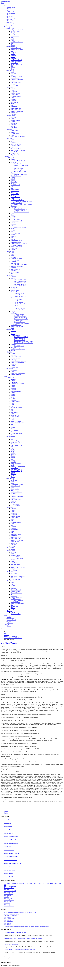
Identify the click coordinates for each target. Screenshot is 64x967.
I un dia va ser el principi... (11, 944)
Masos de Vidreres (8, 873)
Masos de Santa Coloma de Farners (12, 863)
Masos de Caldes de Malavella (11, 836)
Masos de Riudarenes (9, 850)
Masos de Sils (7, 866)
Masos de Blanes (8, 829)
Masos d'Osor (7, 846)
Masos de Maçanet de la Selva (11, 843)
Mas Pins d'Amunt (9, 643)
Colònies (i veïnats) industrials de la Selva (15, 932)
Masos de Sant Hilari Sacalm (11, 856)
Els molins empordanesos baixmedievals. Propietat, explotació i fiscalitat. (23, 938)
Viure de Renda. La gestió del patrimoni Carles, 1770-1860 (19, 949)
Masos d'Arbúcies (8, 826)
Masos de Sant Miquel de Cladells (13, 638)
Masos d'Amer (7, 819)
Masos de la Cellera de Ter (10, 839)
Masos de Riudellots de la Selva (11, 853)
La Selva (6, 635)
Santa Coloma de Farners (10, 636)
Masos (5, 633)
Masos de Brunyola (8, 833)
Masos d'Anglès (7, 823)
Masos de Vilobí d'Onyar (10, 876)
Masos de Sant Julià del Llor (10, 860)
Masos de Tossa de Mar (9, 870)
